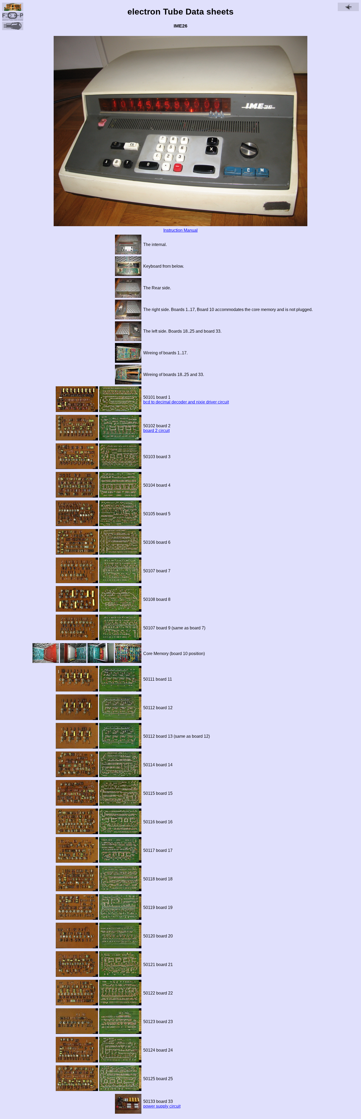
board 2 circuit (156, 430)
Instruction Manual (180, 230)
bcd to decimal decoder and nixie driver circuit (186, 402)
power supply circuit (162, 1106)
